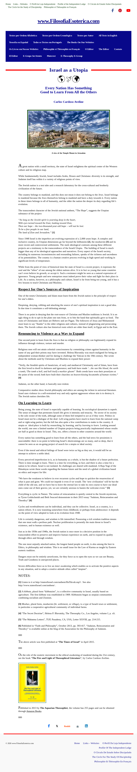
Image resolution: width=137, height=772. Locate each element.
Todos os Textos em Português (47, 42)
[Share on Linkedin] (86, 726)
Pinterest (51, 56)
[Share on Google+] (67, 726)
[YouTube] (128, 10)
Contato (118, 49)
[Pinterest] (120, 10)
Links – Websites (20, 4)
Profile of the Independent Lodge (72, 4)
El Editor (13, 56)
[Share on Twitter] (57, 726)
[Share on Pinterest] (77, 726)
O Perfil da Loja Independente (42, 4)
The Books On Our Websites (80, 42)
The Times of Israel (69, 642)
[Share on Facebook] (49, 726)
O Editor (89, 49)
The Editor (104, 49)
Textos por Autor (85, 35)
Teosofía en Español (18, 42)
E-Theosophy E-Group (71, 56)
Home (8, 4)
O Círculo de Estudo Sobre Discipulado (104, 4)
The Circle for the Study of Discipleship (25, 7)
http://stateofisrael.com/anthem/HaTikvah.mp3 (58, 582)
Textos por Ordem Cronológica (57, 35)
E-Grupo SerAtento (32, 56)
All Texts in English (108, 35)
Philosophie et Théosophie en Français (60, 7)
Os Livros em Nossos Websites (23, 49)
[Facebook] (113, 10)
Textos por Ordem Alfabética (23, 35)
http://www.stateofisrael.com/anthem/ (36, 585)
